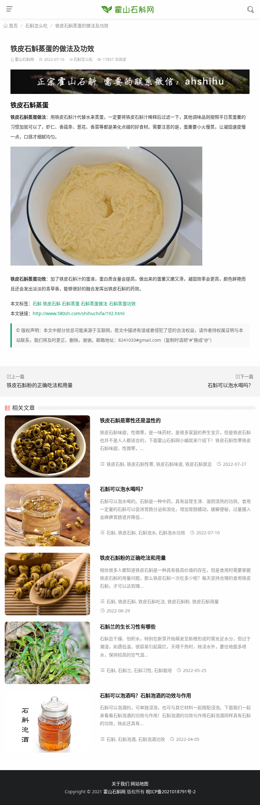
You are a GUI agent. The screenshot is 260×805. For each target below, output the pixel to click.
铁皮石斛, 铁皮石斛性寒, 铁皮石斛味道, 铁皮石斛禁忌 (159, 464)
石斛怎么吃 (36, 26)
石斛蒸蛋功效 (122, 303)
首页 (13, 25)
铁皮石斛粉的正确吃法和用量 (40, 385)
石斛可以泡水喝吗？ (230, 385)
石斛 (37, 303)
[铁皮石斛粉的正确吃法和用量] (47, 586)
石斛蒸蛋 (71, 303)
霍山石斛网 (24, 59)
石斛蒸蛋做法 (94, 303)
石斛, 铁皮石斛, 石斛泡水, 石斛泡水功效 (146, 533)
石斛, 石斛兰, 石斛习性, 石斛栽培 (139, 670)
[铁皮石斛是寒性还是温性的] (47, 449)
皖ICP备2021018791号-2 (171, 792)
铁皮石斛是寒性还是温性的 (130, 420)
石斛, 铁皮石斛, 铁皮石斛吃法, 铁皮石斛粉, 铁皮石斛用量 (163, 601)
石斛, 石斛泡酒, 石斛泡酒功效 (136, 739)
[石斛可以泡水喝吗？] (47, 517)
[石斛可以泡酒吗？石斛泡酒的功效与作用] (47, 724)
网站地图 (139, 784)
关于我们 (120, 784)
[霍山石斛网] (127, 16)
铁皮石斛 (52, 303)
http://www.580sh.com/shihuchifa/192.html (79, 313)
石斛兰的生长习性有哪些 (128, 626)
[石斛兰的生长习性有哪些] (47, 655)
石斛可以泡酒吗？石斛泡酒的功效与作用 (145, 695)
